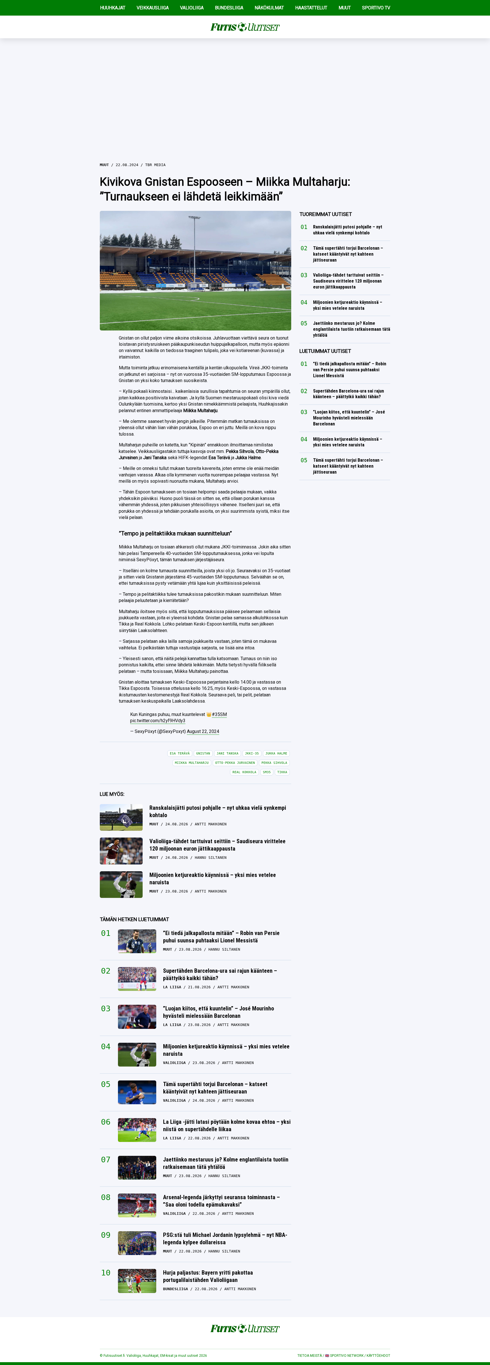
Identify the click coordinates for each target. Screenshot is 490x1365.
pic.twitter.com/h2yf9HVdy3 (157, 720)
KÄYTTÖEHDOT (378, 1356)
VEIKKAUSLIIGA (153, 7)
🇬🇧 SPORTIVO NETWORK (344, 1356)
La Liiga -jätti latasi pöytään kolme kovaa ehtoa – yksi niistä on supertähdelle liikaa (227, 1125)
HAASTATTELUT (311, 7)
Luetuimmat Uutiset (325, 351)
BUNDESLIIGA (229, 7)
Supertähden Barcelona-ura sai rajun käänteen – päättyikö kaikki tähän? (220, 974)
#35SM (219, 714)
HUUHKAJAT (112, 7)
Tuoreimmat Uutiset (325, 214)
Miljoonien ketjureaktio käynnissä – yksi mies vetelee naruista (212, 879)
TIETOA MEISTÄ (309, 1356)
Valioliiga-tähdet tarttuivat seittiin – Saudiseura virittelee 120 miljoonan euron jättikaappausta (217, 845)
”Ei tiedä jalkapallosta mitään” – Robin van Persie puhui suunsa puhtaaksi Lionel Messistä (221, 937)
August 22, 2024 (203, 731)
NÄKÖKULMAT (269, 7)
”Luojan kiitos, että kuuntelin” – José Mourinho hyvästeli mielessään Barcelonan (218, 1012)
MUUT (345, 7)
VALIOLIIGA (192, 7)
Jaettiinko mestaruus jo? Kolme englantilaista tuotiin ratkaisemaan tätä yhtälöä (225, 1163)
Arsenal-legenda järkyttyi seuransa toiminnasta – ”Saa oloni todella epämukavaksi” (221, 1201)
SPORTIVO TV (376, 7)
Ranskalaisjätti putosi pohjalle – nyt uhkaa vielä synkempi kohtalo (217, 811)
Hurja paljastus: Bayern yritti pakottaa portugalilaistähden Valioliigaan (208, 1276)
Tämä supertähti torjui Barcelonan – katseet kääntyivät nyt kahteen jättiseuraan (215, 1088)
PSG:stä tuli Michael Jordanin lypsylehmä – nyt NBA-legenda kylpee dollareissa (225, 1239)
